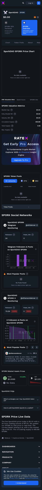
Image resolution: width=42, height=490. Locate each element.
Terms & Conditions (31, 478)
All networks (10, 181)
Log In (30, 3)
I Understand (21, 483)
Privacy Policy (14, 478)
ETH (25, 181)
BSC (36, 181)
